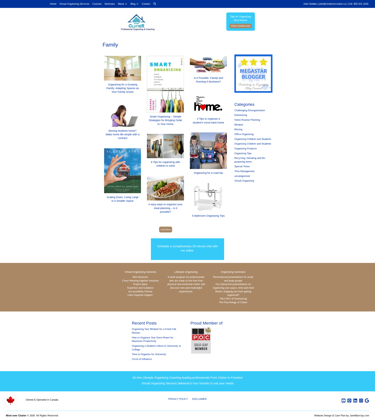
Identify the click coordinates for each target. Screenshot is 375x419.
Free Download (240, 26)
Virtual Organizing (244, 180)
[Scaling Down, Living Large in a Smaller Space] (123, 176)
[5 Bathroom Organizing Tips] (208, 201)
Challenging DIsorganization (249, 110)
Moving (238, 129)
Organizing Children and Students (252, 139)
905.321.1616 (361, 3)
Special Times (242, 166)
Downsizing (240, 115)
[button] (155, 4)
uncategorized (242, 176)
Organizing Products (245, 148)
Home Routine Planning (247, 120)
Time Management (244, 171)
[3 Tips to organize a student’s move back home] (208, 109)
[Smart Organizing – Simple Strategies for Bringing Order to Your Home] (165, 92)
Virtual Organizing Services (140, 272)
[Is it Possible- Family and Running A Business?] (208, 70)
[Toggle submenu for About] (126, 4)
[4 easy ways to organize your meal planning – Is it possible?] (165, 195)
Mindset (238, 124)
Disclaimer (199, 399)
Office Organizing (244, 134)
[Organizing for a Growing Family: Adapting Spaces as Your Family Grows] (123, 76)
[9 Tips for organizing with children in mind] (165, 151)
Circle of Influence (142, 359)
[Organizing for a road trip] (208, 154)
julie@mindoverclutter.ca (332, 3)
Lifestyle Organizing (186, 272)
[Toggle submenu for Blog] (137, 4)
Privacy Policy (178, 399)
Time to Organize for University (149, 354)
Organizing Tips (243, 153)
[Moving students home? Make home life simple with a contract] (123, 122)
